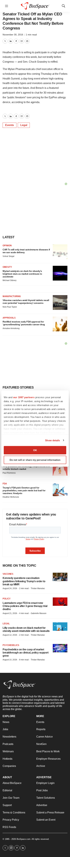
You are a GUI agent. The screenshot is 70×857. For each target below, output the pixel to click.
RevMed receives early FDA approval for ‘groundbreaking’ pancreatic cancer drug (24, 323)
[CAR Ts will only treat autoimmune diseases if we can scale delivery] (60, 251)
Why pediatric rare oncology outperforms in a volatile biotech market (26, 467)
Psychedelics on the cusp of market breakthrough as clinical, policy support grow (25, 652)
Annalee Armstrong (11, 328)
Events (9, 125)
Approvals (9, 318)
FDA (5, 483)
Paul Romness (9, 473)
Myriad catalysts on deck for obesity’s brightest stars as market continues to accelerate (22, 274)
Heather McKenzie (11, 497)
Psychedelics (11, 645)
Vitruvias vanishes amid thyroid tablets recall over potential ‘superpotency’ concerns (26, 301)
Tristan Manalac (38, 588)
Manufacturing (12, 296)
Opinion (7, 245)
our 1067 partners (24, 397)
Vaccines (8, 574)
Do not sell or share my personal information (35, 459)
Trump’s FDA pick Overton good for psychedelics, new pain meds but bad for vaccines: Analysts (24, 490)
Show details (52, 440)
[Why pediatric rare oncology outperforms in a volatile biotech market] (60, 468)
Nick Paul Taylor (10, 307)
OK (35, 450)
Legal (23, 125)
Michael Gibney (9, 280)
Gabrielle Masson (38, 613)
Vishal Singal (8, 256)
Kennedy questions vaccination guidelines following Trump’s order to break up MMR (24, 581)
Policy (7, 598)
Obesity (7, 267)
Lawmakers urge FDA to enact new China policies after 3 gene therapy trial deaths (25, 606)
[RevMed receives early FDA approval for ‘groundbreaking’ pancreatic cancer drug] (60, 324)
